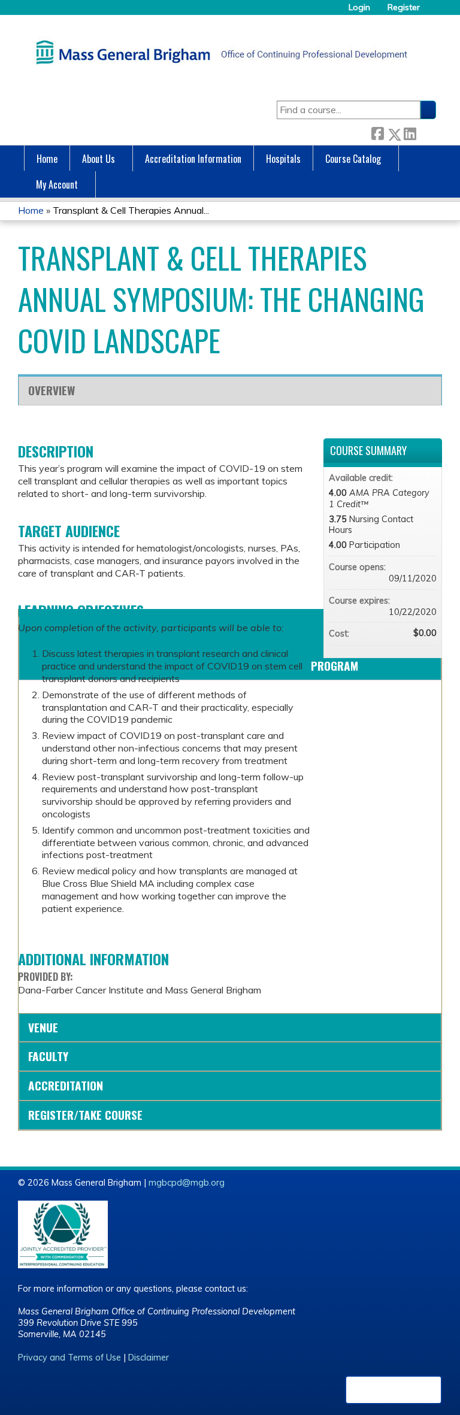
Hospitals (283, 159)
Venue (43, 1027)
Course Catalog (353, 159)
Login (359, 7)
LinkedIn (410, 132)
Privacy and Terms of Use (69, 1357)
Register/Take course (85, 1114)
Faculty (48, 1056)
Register (404, 7)
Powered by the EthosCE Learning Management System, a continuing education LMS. (393, 1389)
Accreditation (65, 1085)
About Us (98, 159)
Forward (426, 132)
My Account (57, 184)
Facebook (377, 132)
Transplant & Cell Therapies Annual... (131, 210)
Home (47, 159)
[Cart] (432, 11)
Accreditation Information (193, 159)
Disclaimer (148, 1357)
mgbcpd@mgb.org (187, 1182)
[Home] (218, 52)
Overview (51, 390)
